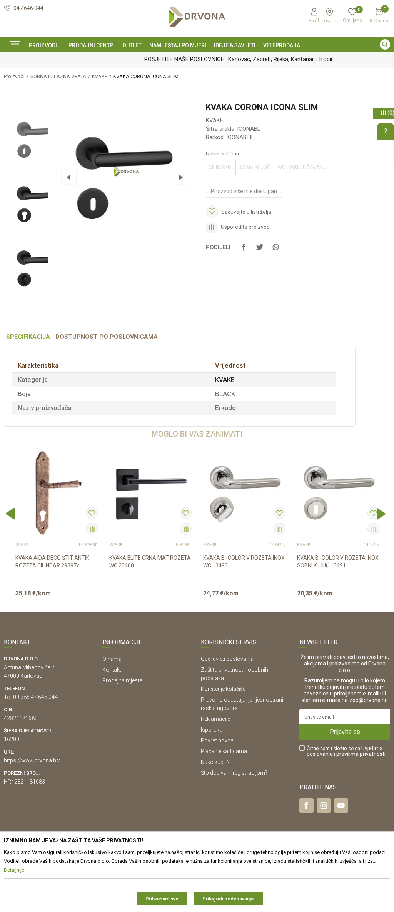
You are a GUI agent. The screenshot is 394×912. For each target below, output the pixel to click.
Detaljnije (56, 599)
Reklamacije (215, 719)
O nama (112, 659)
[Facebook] (244, 250)
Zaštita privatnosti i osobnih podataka (234, 674)
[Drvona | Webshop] (197, 17)
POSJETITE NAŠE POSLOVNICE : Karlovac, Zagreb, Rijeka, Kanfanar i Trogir (196, 59)
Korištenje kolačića (223, 689)
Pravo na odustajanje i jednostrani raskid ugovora (242, 704)
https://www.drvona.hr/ (32, 760)
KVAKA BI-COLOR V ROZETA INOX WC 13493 (244, 562)
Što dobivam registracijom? (234, 773)
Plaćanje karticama (224, 751)
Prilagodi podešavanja (228, 899)
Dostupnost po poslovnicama (106, 336)
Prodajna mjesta (122, 680)
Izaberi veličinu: (223, 153)
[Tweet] (260, 250)
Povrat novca (217, 740)
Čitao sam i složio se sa (346, 751)
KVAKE (99, 76)
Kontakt (111, 670)
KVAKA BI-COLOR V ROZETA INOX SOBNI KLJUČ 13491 (338, 562)
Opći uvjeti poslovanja (227, 659)
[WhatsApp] (275, 250)
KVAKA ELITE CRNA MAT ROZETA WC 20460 (150, 562)
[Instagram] (324, 805)
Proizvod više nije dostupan (244, 191)
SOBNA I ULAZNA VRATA (58, 76)
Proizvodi (14, 76)
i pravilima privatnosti (360, 754)
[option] (197, 59)
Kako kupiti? (215, 762)
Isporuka (211, 730)
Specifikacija (28, 336)
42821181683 (21, 718)
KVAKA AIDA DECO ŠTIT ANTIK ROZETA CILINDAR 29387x (52, 562)
